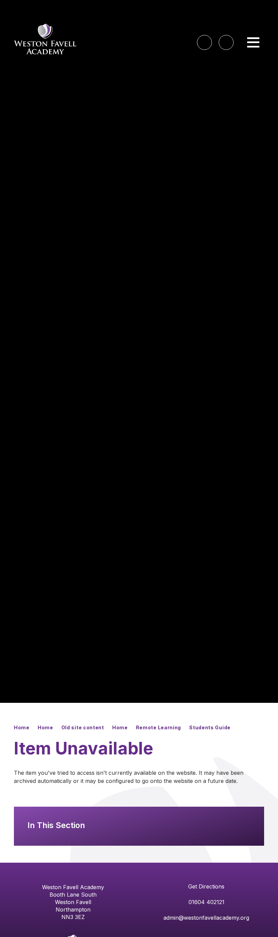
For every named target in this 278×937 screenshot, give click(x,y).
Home (21, 727)
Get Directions (206, 886)
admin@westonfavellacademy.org (206, 917)
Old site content (82, 727)
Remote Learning (158, 727)
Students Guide (210, 727)
